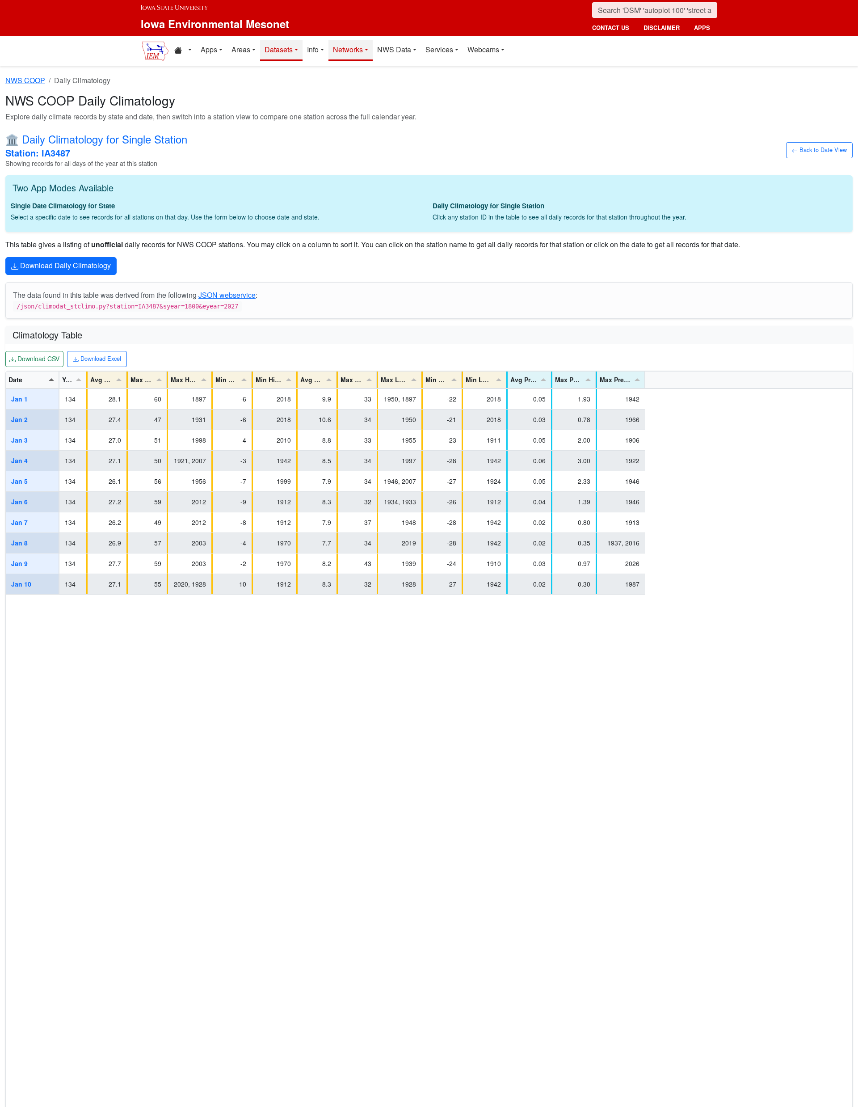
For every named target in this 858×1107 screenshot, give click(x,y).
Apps (209, 49)
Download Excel (99, 358)
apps (702, 27)
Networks (348, 49)
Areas (240, 49)
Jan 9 (19, 563)
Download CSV (37, 358)
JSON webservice (227, 295)
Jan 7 (19, 522)
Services (439, 49)
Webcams (483, 49)
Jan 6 (19, 501)
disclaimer (662, 27)
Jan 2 (19, 419)
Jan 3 (19, 439)
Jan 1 (19, 398)
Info (313, 49)
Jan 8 (19, 542)
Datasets (279, 49)
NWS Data (394, 49)
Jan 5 (19, 481)
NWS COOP (25, 80)
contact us (610, 27)
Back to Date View (822, 149)
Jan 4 (19, 460)
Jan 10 (21, 583)
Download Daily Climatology (64, 265)
